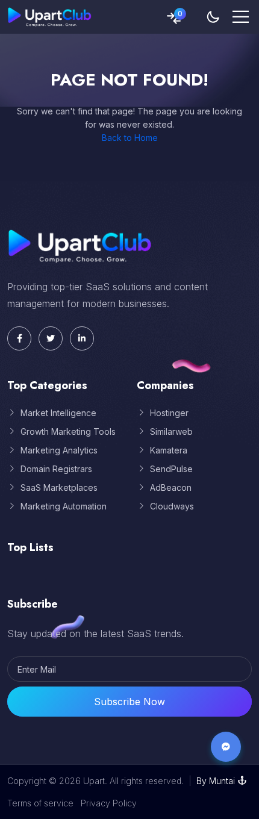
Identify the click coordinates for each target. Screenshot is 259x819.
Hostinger (169, 413)
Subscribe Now (129, 702)
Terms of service (40, 803)
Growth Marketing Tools (68, 431)
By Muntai (215, 781)
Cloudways (172, 506)
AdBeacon (171, 487)
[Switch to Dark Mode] (212, 17)
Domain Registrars (56, 469)
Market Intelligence (58, 413)
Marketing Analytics (59, 450)
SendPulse (171, 469)
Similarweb (171, 431)
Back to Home (130, 137)
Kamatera (168, 450)
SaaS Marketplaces (59, 487)
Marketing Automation (63, 506)
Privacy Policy (109, 803)
